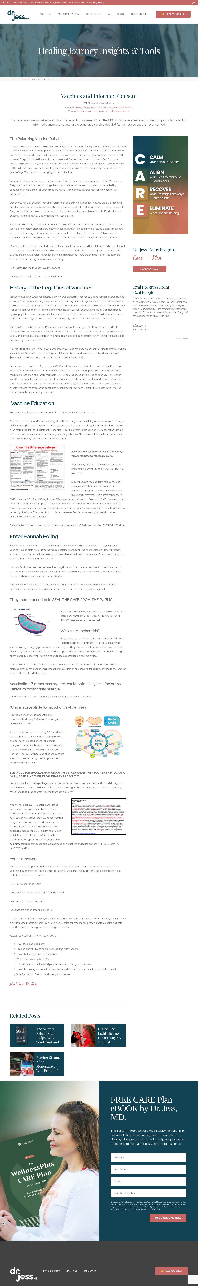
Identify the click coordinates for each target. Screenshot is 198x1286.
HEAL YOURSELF (149, 268)
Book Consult (89, 1271)
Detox (78, 108)
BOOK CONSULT (139, 14)
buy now (97, 3)
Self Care (107, 108)
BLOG (120, 14)
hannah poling (86, 111)
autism (77, 111)
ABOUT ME (46, 14)
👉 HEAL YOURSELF (173, 14)
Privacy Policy (154, 1209)
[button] (178, 338)
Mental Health (96, 108)
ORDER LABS (93, 14)
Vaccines (129, 108)
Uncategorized (118, 108)
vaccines (126, 111)
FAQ (109, 14)
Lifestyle (85, 108)
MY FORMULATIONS (69, 14)
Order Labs (71, 1271)
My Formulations (51, 1271)
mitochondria (116, 111)
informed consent (101, 111)
